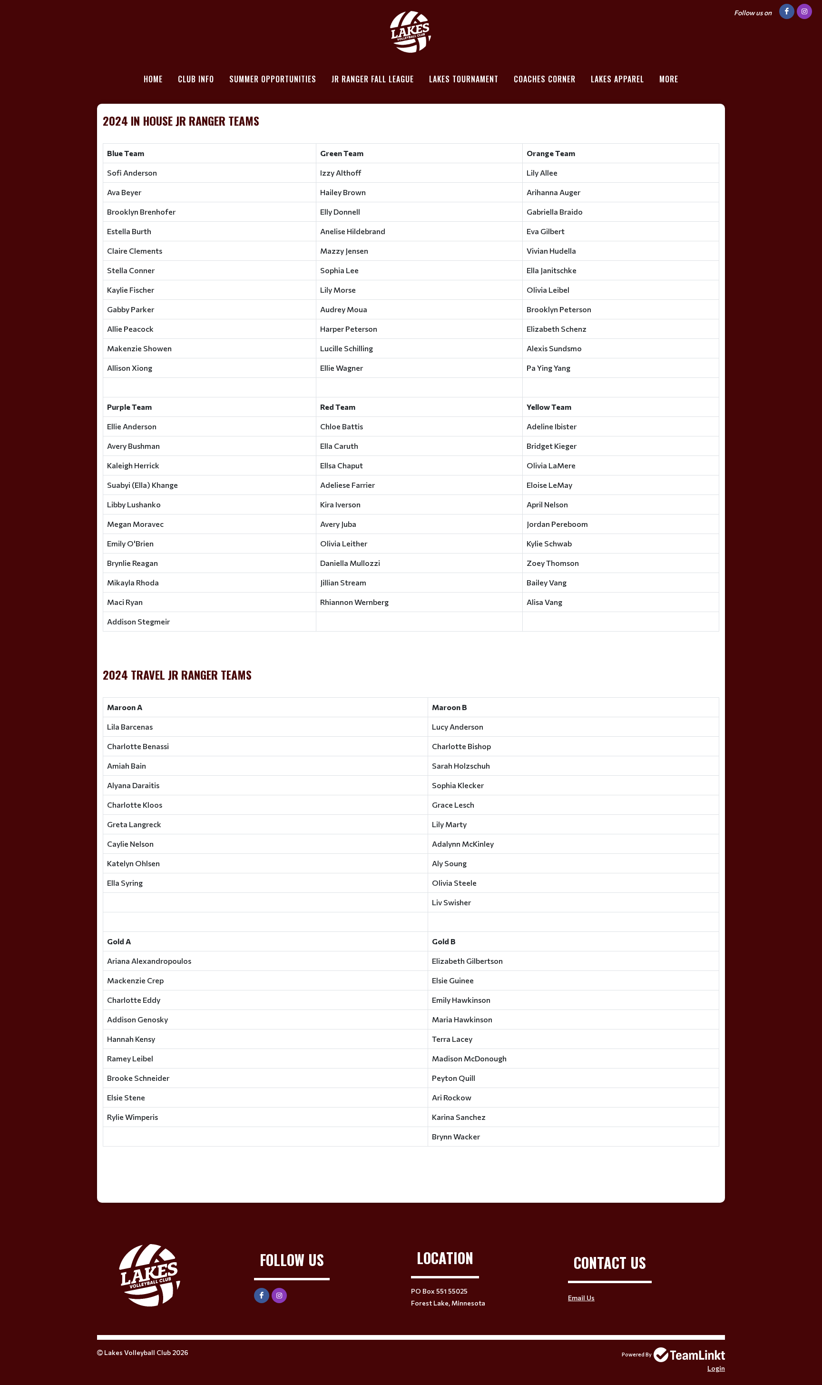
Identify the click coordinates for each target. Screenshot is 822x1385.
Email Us (581, 1298)
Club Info (196, 79)
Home (153, 79)
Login (716, 1368)
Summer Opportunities (272, 79)
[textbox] (411, 646)
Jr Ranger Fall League (373, 79)
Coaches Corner (545, 79)
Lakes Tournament (464, 79)
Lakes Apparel (617, 79)
